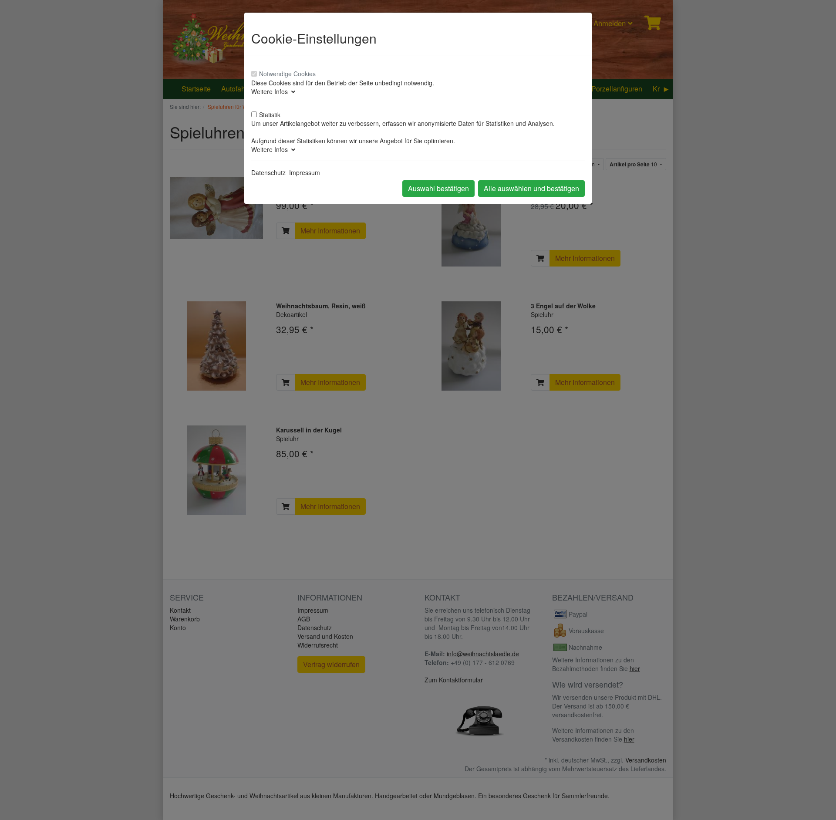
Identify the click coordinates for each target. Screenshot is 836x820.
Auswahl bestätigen (438, 188)
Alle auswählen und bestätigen (531, 188)
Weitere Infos (271, 91)
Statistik (269, 114)
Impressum (304, 172)
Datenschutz (268, 172)
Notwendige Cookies (287, 73)
